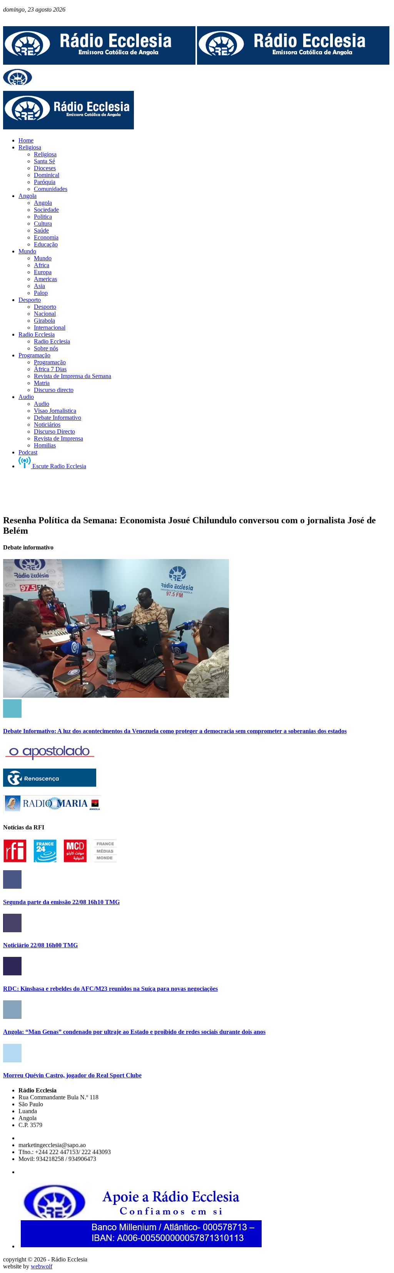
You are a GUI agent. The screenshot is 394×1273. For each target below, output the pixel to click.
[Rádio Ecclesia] (99, 62)
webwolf (41, 1266)
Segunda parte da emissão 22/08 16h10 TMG (61, 902)
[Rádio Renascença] (49, 784)
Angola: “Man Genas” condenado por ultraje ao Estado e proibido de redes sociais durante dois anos (134, 1031)
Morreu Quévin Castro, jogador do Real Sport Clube (72, 1075)
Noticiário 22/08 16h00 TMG (40, 945)
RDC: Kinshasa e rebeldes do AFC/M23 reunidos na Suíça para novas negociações (110, 988)
